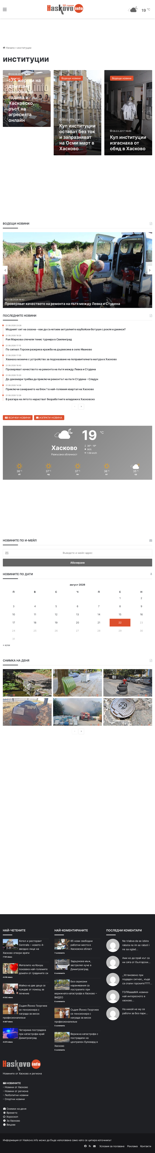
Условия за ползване (112, 1146)
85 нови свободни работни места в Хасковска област (82, 944)
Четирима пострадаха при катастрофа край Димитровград (32, 1033)
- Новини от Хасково (15, 1087)
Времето (11, 1112)
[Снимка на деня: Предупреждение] (27, 712)
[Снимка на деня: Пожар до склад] (77, 712)
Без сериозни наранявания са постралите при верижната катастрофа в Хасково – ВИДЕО (75, 989)
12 (56, 614)
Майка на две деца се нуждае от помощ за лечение (32, 989)
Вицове (11, 1124)
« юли (6, 645)
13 (77, 614)
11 (35, 614)
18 (35, 622)
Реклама (132, 1146)
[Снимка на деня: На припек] (27, 683)
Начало (10, 47)
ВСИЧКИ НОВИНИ (19, 417)
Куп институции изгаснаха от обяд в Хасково (128, 142)
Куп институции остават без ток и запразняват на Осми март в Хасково (77, 137)
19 (56, 622)
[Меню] (5, 10)
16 (141, 614)
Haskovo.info (30, 1140)
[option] (77, 270)
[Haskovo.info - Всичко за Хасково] (65, 9)
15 (120, 614)
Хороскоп (12, 1116)
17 (13, 622)
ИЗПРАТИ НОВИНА (50, 417)
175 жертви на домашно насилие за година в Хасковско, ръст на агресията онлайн (25, 100)
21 (99, 622)
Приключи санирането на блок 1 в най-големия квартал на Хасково (61, 304)
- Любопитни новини (15, 1095)
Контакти (145, 1146)
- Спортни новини (14, 1099)
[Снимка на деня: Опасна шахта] (127, 712)
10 (13, 614)
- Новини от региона (15, 1091)
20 (77, 622)
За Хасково (13, 1120)
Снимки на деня (16, 1108)
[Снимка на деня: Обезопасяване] (127, 683)
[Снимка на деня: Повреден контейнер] (77, 683)
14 (99, 614)
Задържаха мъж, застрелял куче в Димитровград (81, 965)
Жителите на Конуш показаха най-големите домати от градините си (33, 969)
